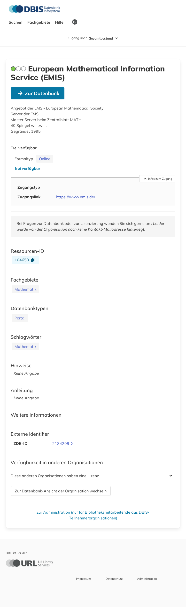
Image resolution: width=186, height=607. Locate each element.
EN (74, 22)
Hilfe (59, 22)
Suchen (16, 22)
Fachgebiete (39, 22)
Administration (147, 578)
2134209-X (62, 443)
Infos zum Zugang (160, 178)
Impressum (83, 578)
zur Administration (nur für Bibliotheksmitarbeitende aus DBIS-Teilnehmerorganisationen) (93, 515)
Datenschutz (114, 578)
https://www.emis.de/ (75, 196)
